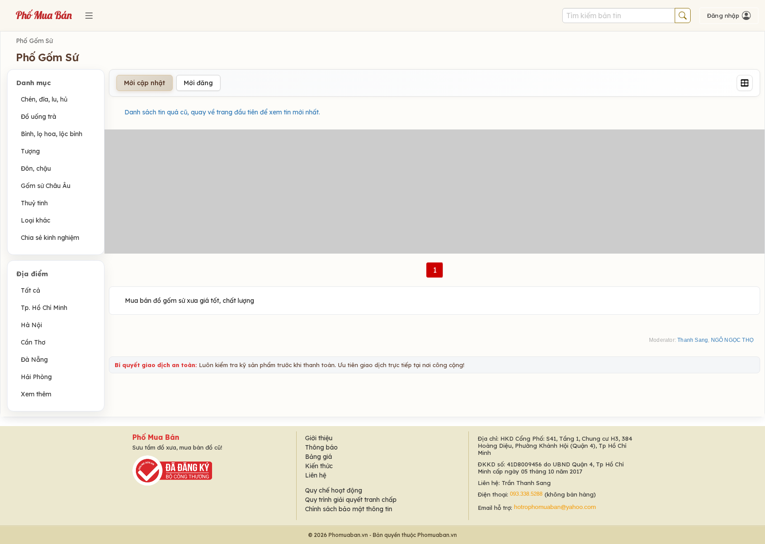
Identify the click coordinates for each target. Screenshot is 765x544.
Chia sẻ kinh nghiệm (50, 238)
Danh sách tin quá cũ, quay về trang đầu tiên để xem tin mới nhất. (222, 112)
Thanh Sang (692, 340)
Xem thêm (36, 394)
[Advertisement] (434, 191)
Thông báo (321, 447)
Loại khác (35, 220)
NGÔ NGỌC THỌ (732, 340)
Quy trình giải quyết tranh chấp (351, 500)
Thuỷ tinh (34, 203)
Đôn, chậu (36, 168)
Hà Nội (31, 325)
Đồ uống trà (38, 117)
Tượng (30, 151)
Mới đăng (198, 83)
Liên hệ (315, 475)
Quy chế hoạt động (333, 490)
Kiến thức (319, 466)
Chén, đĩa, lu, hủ (44, 99)
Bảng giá (318, 457)
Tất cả (30, 290)
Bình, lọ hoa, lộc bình (51, 134)
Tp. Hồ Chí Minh (44, 308)
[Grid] (744, 83)
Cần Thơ (33, 342)
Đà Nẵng (34, 360)
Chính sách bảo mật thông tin (348, 509)
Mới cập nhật (144, 83)
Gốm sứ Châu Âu (45, 186)
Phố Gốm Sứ (34, 41)
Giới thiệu (318, 438)
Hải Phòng (36, 377)
